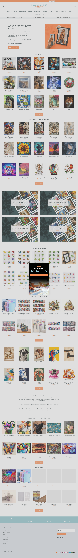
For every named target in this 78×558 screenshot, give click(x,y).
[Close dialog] (48, 264)
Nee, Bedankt (39, 278)
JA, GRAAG (39, 274)
